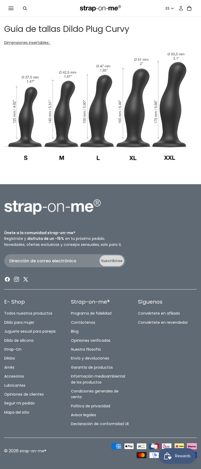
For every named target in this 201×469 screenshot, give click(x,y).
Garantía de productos (92, 367)
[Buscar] (25, 8)
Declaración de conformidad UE (100, 423)
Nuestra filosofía (86, 349)
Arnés (9, 367)
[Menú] (11, 8)
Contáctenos (83, 322)
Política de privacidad (90, 405)
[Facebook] (7, 279)
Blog (75, 331)
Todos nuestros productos (28, 313)
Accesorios (14, 376)
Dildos (9, 358)
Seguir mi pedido (19, 403)
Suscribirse (111, 260)
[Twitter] (26, 279)
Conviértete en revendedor (163, 322)
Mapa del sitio (16, 412)
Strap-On (12, 349)
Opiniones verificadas (90, 340)
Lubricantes (14, 385)
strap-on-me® (33, 451)
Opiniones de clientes (24, 394)
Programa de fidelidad (91, 313)
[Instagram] (16, 279)
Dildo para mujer (19, 322)
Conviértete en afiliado (159, 313)
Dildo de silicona (19, 340)
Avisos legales (83, 415)
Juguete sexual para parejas (30, 331)
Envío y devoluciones (90, 358)
